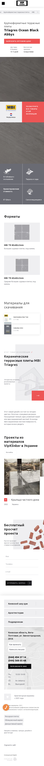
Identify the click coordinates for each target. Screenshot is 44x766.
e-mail (8, 572)
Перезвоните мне (18, 666)
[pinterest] (22, 737)
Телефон (9, 564)
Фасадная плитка (12, 716)
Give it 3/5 (10, 749)
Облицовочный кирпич (14, 720)
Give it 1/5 (5, 749)
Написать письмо (17, 649)
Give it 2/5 (8, 749)
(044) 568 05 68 (17, 660)
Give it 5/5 (15, 749)
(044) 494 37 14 (17, 657)
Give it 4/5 (12, 749)
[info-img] (7, 697)
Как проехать (15, 644)
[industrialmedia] (10, 759)
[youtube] (10, 737)
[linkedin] (6, 737)
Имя (7, 556)
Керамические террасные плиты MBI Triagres (22, 360)
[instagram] (18, 737)
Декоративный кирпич (13, 724)
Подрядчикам (15, 622)
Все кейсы (9, 452)
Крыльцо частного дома (25, 499)
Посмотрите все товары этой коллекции (32, 110)
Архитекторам (16, 613)
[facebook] (14, 737)
